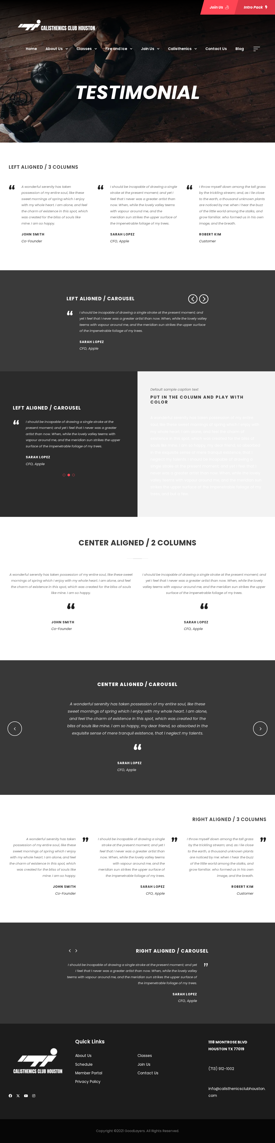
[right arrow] (203, 299)
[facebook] (10, 1096)
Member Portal (88, 1073)
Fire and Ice (116, 48)
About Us (54, 48)
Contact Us (216, 48)
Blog (239, 48)
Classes (84, 48)
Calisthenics (180, 48)
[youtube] (26, 1096)
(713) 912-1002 (221, 1068)
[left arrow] (192, 299)
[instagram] (33, 1096)
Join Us (147, 48)
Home (31, 48)
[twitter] (18, 1096)
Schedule (84, 1064)
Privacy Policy (88, 1081)
